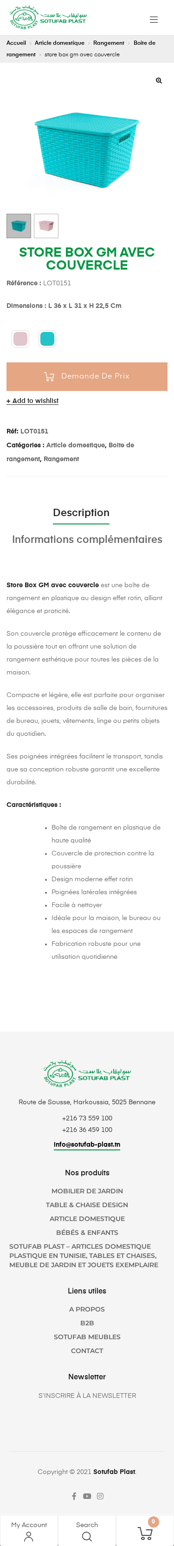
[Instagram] (100, 1496)
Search (87, 1525)
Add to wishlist (35, 401)
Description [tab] (81, 513)
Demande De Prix (95, 376)
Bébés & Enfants (87, 1232)
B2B (87, 1323)
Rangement (108, 43)
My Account (29, 1525)
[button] (158, 80)
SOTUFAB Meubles (87, 1337)
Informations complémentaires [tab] (87, 540)
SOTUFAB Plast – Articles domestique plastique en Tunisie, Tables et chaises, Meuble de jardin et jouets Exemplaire (83, 1255)
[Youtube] (87, 1496)
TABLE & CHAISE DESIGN (87, 1205)
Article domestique (59, 43)
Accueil (16, 43)
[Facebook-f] (74, 1496)
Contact (87, 1351)
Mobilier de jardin (87, 1191)
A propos (87, 1309)
